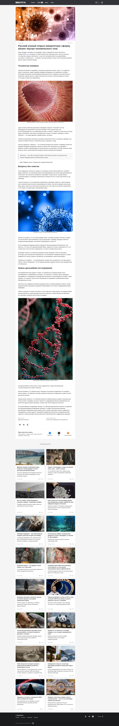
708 (42, 709)
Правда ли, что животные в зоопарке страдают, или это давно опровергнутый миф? (59, 632)
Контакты (23, 717)
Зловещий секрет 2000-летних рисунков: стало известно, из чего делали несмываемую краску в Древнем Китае (59, 567)
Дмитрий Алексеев (23, 419)
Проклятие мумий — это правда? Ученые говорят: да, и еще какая (29, 566)
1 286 (72, 642)
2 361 (72, 575)
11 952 (41, 479)
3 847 (72, 512)
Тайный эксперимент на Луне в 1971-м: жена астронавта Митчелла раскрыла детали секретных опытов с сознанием (60, 598)
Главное (33, 2)
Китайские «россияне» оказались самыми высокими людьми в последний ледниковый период (29, 598)
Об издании (29, 717)
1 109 (42, 675)
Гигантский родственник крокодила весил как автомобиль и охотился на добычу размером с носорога (29, 632)
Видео (46, 2)
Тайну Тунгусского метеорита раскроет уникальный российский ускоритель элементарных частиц (28, 665)
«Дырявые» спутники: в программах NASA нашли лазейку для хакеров (29, 698)
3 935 (42, 512)
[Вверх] (100, 716)
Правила (36, 717)
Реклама (18, 717)
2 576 (42, 575)
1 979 (72, 609)
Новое (40, 2)
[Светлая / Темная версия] (97, 2)
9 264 (72, 479)
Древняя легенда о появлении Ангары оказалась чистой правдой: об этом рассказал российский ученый (28, 468)
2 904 (72, 544)
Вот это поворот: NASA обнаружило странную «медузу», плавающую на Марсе (29, 501)
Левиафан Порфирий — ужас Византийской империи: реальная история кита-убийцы (29, 534)
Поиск (52, 2)
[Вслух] (21, 2)
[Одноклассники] (85, 716)
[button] (19, 424)
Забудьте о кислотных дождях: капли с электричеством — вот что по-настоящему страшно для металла (60, 699)
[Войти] (102, 2)
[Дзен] (92, 716)
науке (27, 54)
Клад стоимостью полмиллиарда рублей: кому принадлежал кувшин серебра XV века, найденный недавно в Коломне (60, 502)
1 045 (72, 675)
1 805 (42, 642)
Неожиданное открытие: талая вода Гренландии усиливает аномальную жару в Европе (60, 665)
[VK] (89, 716)
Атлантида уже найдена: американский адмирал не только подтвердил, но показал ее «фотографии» (60, 535)
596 (73, 709)
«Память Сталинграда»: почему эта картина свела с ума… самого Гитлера (60, 467)
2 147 (42, 609)
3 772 (42, 544)
